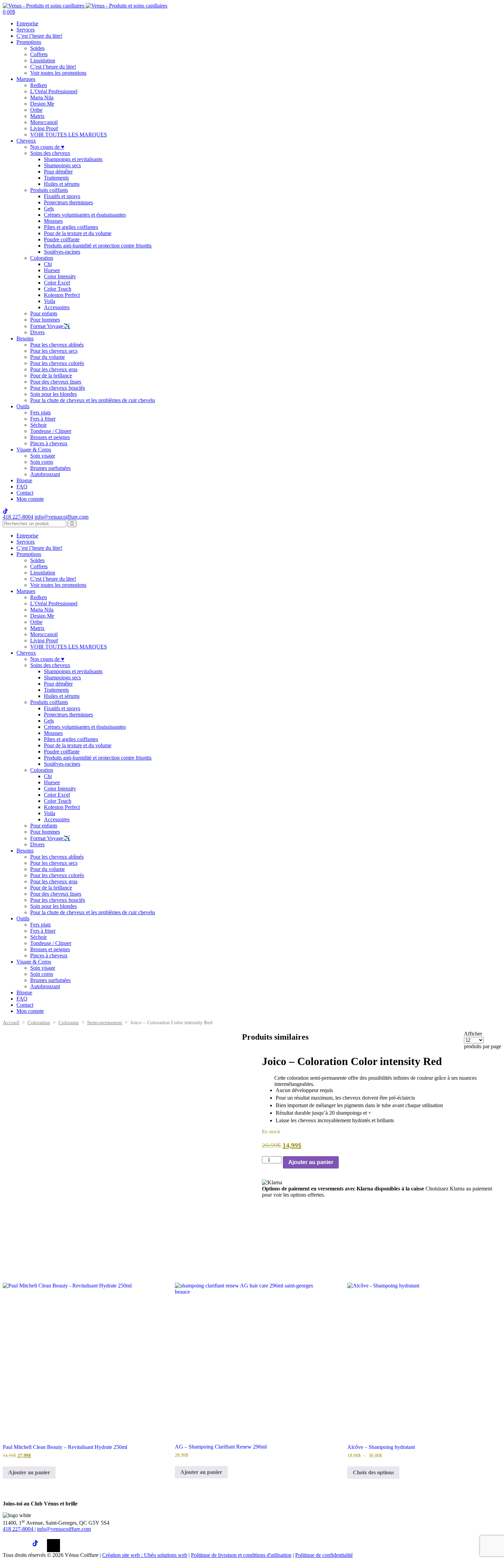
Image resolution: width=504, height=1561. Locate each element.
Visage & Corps (33, 449)
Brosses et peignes (50, 437)
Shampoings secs (62, 165)
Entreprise (27, 23)
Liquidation (42, 60)
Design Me (42, 104)
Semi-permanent (104, 1022)
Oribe (36, 110)
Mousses (53, 221)
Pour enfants (43, 313)
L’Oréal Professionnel (53, 91)
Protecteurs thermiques (68, 202)
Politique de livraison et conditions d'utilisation (241, 1555)
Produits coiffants (49, 190)
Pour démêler (58, 171)
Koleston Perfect (62, 295)
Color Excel (57, 283)
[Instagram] (24, 1545)
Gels (49, 208)
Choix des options (373, 1472)
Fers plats (40, 412)
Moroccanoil (44, 122)
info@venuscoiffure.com (64, 1529)
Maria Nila (41, 97)
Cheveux (26, 141)
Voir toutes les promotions (58, 73)
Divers (37, 332)
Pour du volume (47, 357)
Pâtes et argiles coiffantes (71, 227)
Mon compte (30, 499)
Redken (38, 85)
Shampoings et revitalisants (73, 159)
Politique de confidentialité (324, 1555)
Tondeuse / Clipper (50, 431)
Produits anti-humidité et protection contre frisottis (98, 246)
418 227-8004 (18, 517)
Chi (48, 264)
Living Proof (44, 128)
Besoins (25, 338)
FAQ (21, 486)
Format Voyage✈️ (50, 326)
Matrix (37, 116)
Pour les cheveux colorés (57, 363)
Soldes (37, 48)
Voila (49, 301)
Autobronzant (45, 474)
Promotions (28, 42)
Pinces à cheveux (49, 443)
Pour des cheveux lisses (55, 382)
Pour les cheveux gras (53, 369)
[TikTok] (38, 1545)
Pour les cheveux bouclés (57, 388)
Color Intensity (60, 276)
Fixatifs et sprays (62, 196)
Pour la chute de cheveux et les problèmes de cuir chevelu (92, 400)
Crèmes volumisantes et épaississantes (85, 215)
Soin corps (41, 462)
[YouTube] (53, 1545)
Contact (24, 493)
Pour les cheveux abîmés (57, 345)
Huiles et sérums (62, 184)
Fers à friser (43, 419)
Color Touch (57, 289)
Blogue (24, 480)
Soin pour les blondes (53, 394)
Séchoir (38, 425)
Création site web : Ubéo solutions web (144, 1555)
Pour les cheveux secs (53, 351)
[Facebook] (9, 1545)
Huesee (52, 270)
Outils (22, 406)
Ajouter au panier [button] (29, 1472)
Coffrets (39, 54)
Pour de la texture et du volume (77, 233)
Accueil (11, 1022)
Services (25, 30)
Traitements (56, 178)
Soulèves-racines (62, 252)
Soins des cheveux (50, 153)
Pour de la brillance (51, 375)
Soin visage (42, 456)
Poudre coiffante (62, 239)
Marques (25, 79)
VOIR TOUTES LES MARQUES (68, 134)
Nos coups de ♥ (47, 147)
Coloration (41, 258)
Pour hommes (45, 320)
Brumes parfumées (50, 468)
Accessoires (57, 307)
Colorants (68, 1022)
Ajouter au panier (310, 1162)
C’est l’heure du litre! (39, 36)
